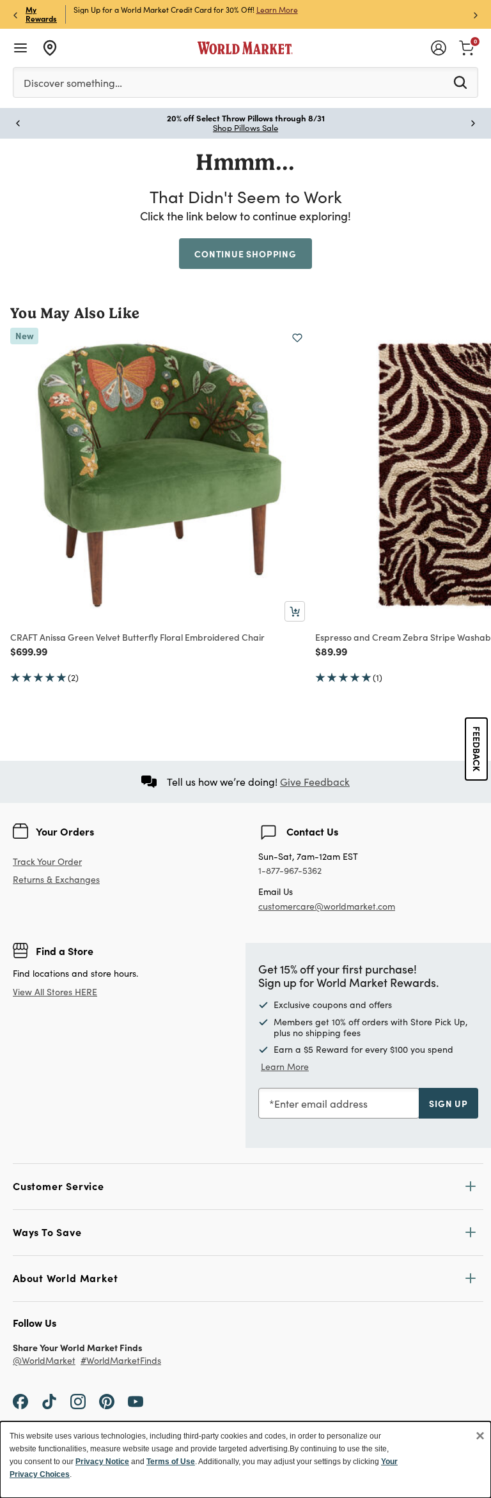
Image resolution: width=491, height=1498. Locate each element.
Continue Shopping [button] (245, 253)
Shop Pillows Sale (245, 128)
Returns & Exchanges (56, 880)
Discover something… (73, 82)
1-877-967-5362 (290, 871)
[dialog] (245, 1459)
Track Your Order (47, 861)
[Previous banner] (15, 14)
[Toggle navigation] (20, 48)
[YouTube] (135, 1401)
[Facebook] (20, 1401)
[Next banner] (476, 14)
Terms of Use (170, 1461)
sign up (448, 1103)
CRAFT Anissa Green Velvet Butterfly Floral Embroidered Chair (137, 637)
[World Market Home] (245, 48)
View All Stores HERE (55, 992)
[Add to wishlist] (297, 338)
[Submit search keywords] (460, 81)
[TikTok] (49, 1401)
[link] (466, 46)
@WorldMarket (44, 1361)
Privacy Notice (102, 1461)
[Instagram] (78, 1401)
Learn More (277, 9)
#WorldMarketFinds (121, 1361)
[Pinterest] (106, 1401)
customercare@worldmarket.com (326, 906)
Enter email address (321, 1103)
